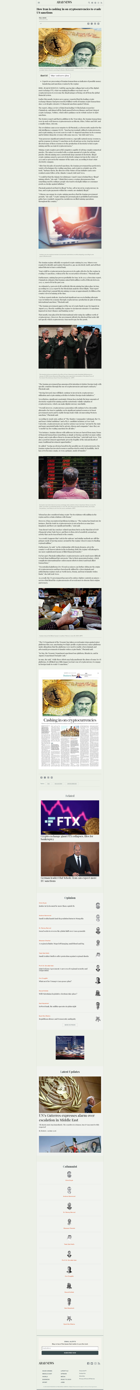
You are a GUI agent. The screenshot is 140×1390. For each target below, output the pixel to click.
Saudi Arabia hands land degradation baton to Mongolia (61, 918)
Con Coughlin (43, 978)
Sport (44, 1382)
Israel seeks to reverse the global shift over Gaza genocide (62, 931)
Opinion (70, 898)
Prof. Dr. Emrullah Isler (46, 965)
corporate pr (83, 1370)
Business (46, 1379)
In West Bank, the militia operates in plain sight (57, 1006)
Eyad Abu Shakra (44, 1016)
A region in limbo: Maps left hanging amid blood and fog (61, 944)
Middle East (47, 1374)
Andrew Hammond (45, 915)
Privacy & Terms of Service (87, 1378)
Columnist (70, 1166)
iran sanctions (58, 783)
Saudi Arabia (47, 1371)
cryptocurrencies (72, 783)
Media (63, 1376)
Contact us (82, 1373)
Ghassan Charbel (44, 940)
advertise (82, 1376)
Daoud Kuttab (43, 991)
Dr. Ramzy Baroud (45, 928)
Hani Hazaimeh (44, 1003)
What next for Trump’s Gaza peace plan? (55, 981)
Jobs (63, 1382)
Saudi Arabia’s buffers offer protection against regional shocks (64, 956)
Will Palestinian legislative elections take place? (58, 994)
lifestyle (64, 1371)
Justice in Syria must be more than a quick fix (57, 906)
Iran (49, 783)
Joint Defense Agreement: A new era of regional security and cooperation (63, 970)
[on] (39, 2)
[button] (88, 24)
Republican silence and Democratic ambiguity (57, 1019)
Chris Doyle (43, 903)
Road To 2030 (66, 1379)
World (45, 1376)
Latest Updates (70, 1072)
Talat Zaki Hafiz (44, 953)
